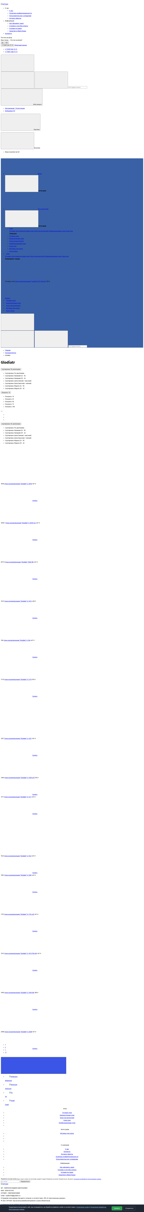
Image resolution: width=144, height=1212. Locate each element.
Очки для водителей (41, 231)
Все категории (43, 209)
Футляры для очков (16, 249)
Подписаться (25, 1181)
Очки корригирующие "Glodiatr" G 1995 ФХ (19, 993)
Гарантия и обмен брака (17, 31)
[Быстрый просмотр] (53, 501)
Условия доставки (15, 28)
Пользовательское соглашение (20, 16)
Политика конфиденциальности (20, 13)
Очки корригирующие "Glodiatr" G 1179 (18, 679)
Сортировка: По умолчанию (11, 369)
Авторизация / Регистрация (15, 108)
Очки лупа (69, 231)
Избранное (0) (10, 111)
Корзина (37, 129)
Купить (7, 298)
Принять (117, 1208)
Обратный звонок (20, 45)
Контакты (8, 33)
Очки (11, 228)
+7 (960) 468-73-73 (11, 52)
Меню (40, 174)
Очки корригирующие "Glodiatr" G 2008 (18, 1032)
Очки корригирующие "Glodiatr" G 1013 (18, 601)
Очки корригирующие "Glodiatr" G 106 (17, 640)
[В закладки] (16, 461)
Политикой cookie (82, 1207)
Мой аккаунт (37, 104)
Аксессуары (13, 251)
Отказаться (129, 1208)
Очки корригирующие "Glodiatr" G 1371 (17, 797)
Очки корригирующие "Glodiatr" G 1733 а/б (19, 914)
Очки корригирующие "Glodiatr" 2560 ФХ (19, 562)
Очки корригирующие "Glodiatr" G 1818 (18, 484)
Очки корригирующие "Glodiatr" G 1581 (18, 875)
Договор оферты (15, 18)
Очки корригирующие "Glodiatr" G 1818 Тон (21, 523)
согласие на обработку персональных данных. (87, 1179)
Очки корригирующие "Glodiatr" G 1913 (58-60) (20, 953)
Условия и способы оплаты (18, 26)
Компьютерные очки (26, 231)
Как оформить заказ (16, 23)
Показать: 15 (6, 392)
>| (5, 1052)
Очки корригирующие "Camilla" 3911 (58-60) (30, 281)
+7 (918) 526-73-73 (7, 45)
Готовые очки (14, 231)
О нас (11, 11)
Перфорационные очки (57, 231)
